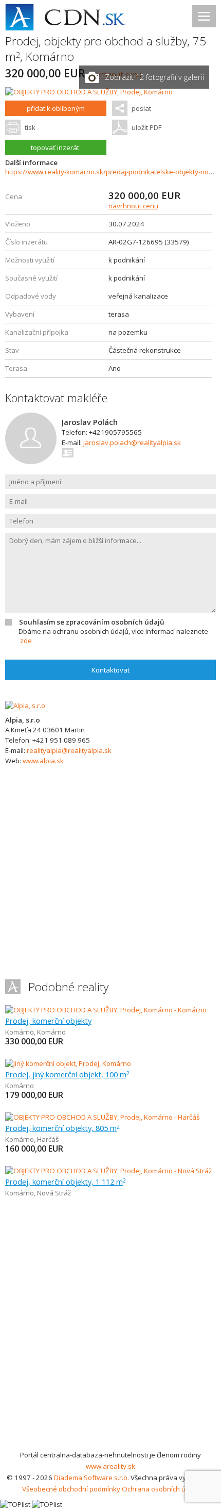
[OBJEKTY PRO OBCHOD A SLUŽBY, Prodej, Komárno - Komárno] (106, 1009)
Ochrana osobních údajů (160, 1489)
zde (26, 640)
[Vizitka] (68, 453)
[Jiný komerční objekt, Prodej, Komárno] (68, 1063)
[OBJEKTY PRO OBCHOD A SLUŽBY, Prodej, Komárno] (89, 91)
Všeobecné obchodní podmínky (71, 1489)
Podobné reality (68, 987)
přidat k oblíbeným (56, 108)
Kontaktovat (110, 670)
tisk (30, 127)
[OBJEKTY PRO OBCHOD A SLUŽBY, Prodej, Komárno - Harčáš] (102, 1117)
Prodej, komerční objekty (48, 1020)
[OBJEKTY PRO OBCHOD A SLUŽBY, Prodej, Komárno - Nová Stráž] (108, 1170)
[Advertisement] (110, 1333)
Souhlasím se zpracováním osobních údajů (91, 622)
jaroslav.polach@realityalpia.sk (132, 442)
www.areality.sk (110, 1466)
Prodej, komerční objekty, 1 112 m (65, 1181)
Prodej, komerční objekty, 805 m (62, 1128)
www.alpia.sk (43, 760)
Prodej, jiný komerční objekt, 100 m (67, 1074)
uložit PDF (146, 127)
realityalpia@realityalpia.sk (69, 750)
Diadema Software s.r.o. (91, 1477)
